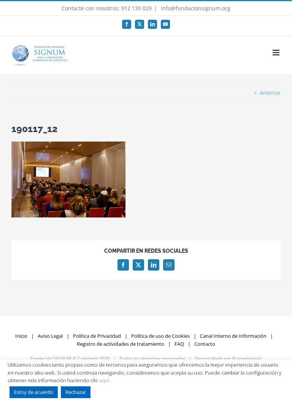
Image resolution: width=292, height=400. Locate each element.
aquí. (104, 380)
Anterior (270, 92)
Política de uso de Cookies (160, 335)
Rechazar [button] (75, 392)
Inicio (21, 335)
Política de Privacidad (97, 335)
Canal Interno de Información (233, 335)
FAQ (179, 343)
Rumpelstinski (247, 358)
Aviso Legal (50, 335)
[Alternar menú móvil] (277, 53)
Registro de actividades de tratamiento (120, 343)
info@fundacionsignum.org (194, 8)
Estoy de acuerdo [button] (33, 392)
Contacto (204, 343)
